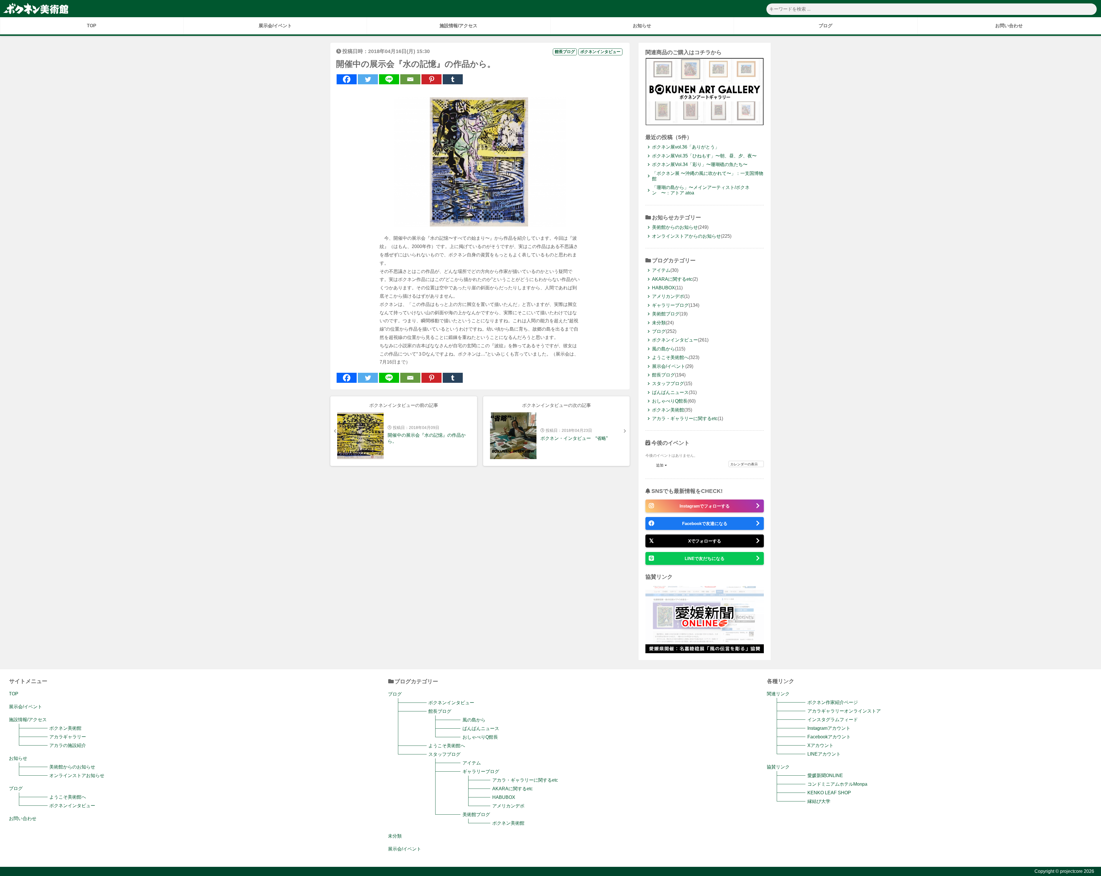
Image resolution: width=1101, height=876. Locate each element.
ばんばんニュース (670, 392)
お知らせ (642, 25)
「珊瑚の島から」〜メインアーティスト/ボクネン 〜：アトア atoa (700, 190)
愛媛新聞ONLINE (825, 775)
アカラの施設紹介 (67, 745)
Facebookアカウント (828, 736)
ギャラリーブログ (670, 305)
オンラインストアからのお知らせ (686, 236)
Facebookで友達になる (704, 523)
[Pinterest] (431, 79)
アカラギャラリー (67, 736)
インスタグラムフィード (832, 719)
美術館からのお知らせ (675, 227)
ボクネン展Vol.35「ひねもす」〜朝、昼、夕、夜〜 (704, 155)
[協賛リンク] (704, 650)
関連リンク (778, 693)
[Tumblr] (453, 79)
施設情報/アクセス (458, 25)
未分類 (659, 322)
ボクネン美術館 (668, 409)
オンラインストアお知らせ (76, 775)
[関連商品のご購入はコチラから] (704, 122)
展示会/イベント (275, 25)
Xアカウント (820, 745)
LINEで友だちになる (705, 558)
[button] (658, 465)
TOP (91, 25)
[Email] (410, 79)
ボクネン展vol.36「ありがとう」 (685, 147)
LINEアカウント (823, 754)
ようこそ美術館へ (670, 357)
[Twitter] (368, 79)
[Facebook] (347, 79)
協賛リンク (778, 766)
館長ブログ (565, 52)
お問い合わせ (1009, 25)
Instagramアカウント (828, 728)
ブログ (825, 25)
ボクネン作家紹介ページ (832, 702)
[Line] (389, 79)
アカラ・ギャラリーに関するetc (685, 418)
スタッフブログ (668, 383)
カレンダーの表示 (744, 463)
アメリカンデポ (668, 296)
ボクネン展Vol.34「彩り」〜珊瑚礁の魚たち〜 (699, 164)
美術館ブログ (666, 313)
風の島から (663, 348)
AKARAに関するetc (672, 279)
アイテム (661, 270)
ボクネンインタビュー (600, 52)
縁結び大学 (818, 801)
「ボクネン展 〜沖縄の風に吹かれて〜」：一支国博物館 (707, 176)
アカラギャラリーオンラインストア (844, 711)
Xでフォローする (704, 541)
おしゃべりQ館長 (670, 401)
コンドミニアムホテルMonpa (837, 784)
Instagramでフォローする (705, 506)
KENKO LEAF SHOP (829, 792)
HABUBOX (663, 287)
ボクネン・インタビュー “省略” (574, 438)
